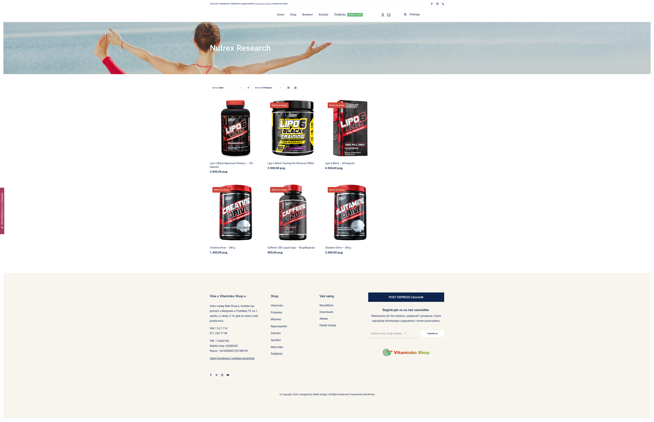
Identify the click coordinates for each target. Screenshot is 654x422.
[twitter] (216, 375)
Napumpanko (282, 127)
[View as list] (295, 88)
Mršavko (220, 129)
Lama (218, 209)
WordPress (369, 394)
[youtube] (228, 375)
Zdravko (350, 213)
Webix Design (320, 394)
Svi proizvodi (248, 129)
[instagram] (437, 4)
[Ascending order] (248, 87)
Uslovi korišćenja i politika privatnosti (232, 358)
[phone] (443, 4)
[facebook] (432, 4)
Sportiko (303, 211)
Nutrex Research (233, 129)
